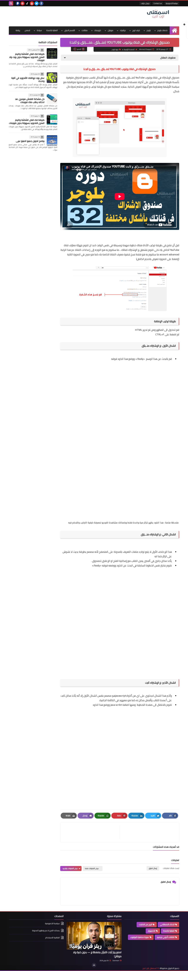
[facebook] (41, 3)
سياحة (39, 30)
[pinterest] (22, 3)
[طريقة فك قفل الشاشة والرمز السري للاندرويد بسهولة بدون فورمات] (52, 119)
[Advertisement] (62, 16)
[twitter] (37, 3)
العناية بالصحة (52, 30)
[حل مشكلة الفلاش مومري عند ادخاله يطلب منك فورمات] (52, 98)
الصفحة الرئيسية (129, 49)
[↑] (94, 965)
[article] (91, 832)
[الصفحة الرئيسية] (174, 30)
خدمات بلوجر (162, 30)
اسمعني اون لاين (149, 968)
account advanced (169, 254)
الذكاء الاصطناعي (167, 924)
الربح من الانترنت (145, 924)
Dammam (116, 960)
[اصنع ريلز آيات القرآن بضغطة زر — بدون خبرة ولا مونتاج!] (94, 935)
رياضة (18, 30)
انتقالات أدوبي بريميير (165, 937)
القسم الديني (69, 30)
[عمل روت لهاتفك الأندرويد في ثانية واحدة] (52, 77)
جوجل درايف (145, 3)
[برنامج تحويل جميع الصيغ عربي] (52, 140)
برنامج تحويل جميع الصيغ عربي (30, 141)
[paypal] (18, 3)
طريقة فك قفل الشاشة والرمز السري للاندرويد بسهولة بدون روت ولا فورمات (27, 57)
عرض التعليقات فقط (92, 868)
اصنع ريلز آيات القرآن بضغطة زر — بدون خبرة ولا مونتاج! (97, 954)
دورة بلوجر (115, 49)
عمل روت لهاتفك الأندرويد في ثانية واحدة (28, 79)
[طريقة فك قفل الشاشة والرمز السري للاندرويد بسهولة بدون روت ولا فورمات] (52, 53)
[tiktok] (27, 3)
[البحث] (11, 3)
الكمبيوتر (151, 931)
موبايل (110, 30)
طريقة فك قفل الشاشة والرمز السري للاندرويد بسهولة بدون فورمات (27, 121)
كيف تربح (136, 30)
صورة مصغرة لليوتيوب (139, 937)
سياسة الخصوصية (172, 3)
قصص (27, 30)
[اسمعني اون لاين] (158, 14)
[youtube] (32, 3)
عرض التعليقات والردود (70, 868)
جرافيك (123, 30)
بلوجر (149, 30)
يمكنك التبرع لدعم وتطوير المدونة (46, 930)
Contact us (157, 3)
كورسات (97, 30)
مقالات (85, 30)
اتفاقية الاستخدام (52, 937)
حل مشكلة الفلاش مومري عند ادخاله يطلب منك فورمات (30, 100)
